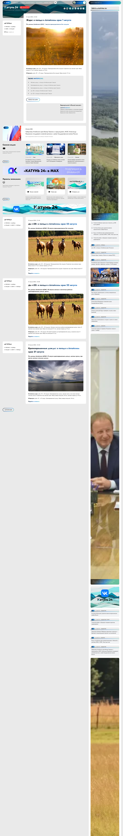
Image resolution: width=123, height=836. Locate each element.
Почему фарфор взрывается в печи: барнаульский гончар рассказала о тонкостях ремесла (76, 161)
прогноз (8, 26)
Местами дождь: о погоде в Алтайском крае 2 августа (43, 82)
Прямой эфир (25, 7)
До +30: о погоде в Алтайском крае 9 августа (41, 93)
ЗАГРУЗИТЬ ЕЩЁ (8, 409)
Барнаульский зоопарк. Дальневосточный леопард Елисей (71, 111)
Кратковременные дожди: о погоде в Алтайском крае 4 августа (45, 85)
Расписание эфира (99, 285)
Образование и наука (58, 157)
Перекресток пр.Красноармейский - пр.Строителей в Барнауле (71, 109)
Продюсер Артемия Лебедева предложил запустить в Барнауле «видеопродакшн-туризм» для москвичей (104, 216)
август (13, 225)
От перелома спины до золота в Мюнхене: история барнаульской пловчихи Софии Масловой (33, 161)
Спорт (34, 157)
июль (7, 29)
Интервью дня (75, 192)
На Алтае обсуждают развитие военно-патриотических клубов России (102, 228)
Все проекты (6, 199)
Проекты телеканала (11, 179)
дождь (13, 26)
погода (19, 225)
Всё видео (6, 161)
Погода (103, 245)
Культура (77, 157)
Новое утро (54, 192)
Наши (28, 144)
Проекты (22, 2)
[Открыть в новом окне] (70, 8)
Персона (50, 144)
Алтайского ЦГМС (39, 24)
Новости (15, 2)
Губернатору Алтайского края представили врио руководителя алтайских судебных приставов (103, 581)
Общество (103, 252)
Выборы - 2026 (47, 2)
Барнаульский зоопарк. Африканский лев (67, 112)
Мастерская (71, 144)
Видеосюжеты (30, 2)
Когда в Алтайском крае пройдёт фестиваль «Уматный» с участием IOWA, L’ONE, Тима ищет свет (105, 233)
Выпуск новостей (34, 192)
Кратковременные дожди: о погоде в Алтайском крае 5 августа (45, 88)
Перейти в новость (34, 273)
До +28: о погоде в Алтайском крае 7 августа (41, 90)
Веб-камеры (39, 2)
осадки (12, 29)
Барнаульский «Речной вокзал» (70, 105)
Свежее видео (9, 144)
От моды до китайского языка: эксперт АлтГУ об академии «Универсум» (56, 160)
